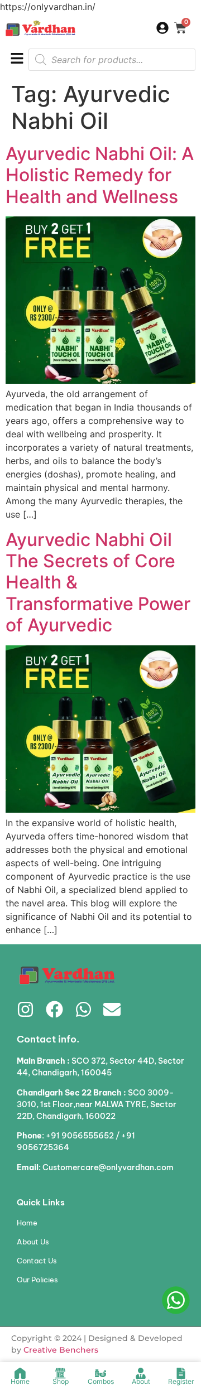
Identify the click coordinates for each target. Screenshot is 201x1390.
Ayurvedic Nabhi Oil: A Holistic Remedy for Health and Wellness (100, 175)
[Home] (20, 1373)
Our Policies (37, 1279)
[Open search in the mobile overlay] (111, 60)
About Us (33, 1241)
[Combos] (100, 1373)
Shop (60, 1381)
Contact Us (37, 1260)
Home (27, 1222)
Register (181, 1381)
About (141, 1381)
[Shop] (60, 1373)
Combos (101, 1381)
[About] (140, 1373)
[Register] (180, 1373)
